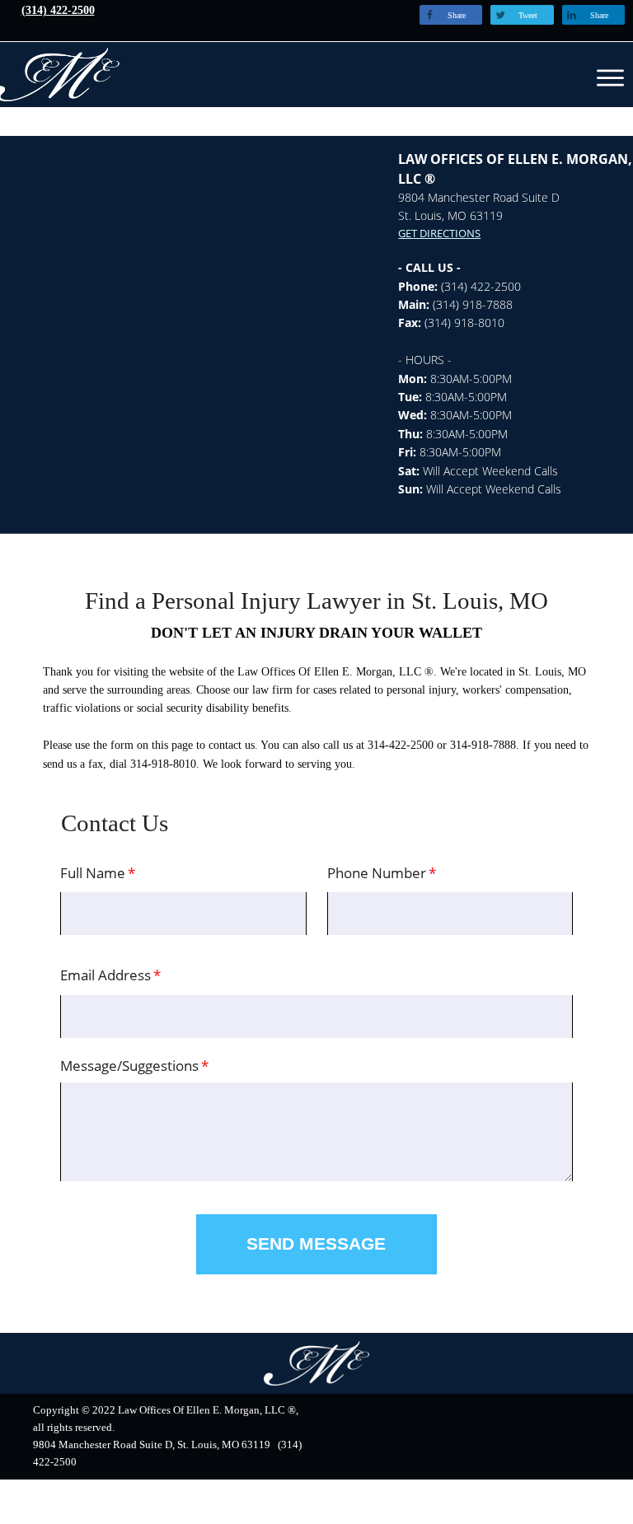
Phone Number (376, 872)
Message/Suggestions (129, 1066)
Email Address (105, 975)
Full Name (92, 872)
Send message (316, 1244)
